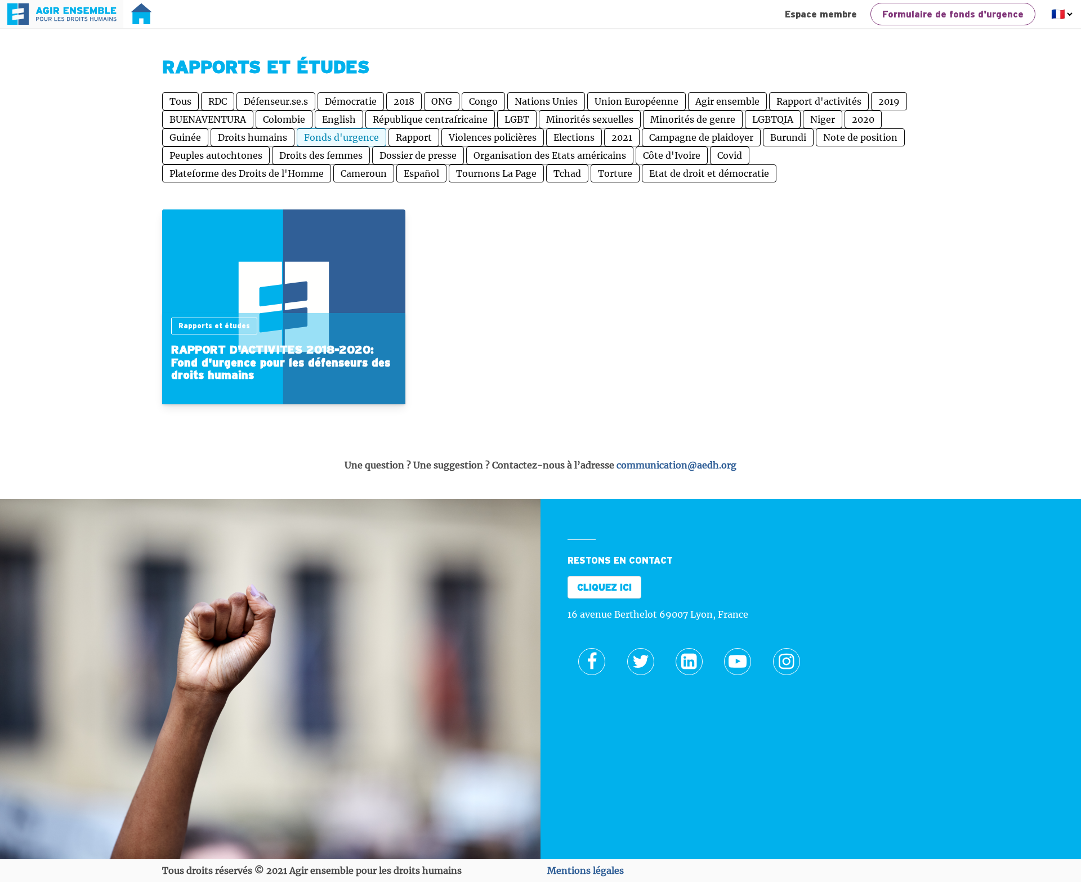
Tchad (567, 173)
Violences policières (493, 137)
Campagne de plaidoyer (701, 137)
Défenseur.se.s (276, 101)
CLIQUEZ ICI (604, 587)
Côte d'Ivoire (671, 155)
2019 (889, 101)
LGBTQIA (772, 119)
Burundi (788, 137)
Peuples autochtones (215, 155)
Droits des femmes (321, 155)
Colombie (284, 119)
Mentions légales (585, 870)
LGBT (516, 119)
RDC (217, 101)
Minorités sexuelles (589, 119)
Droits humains (252, 137)
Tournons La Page (496, 173)
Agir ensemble (727, 101)
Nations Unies (546, 101)
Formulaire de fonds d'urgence (953, 14)
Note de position (860, 137)
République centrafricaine (430, 119)
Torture (615, 173)
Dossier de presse (418, 155)
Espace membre (821, 14)
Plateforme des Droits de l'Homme (246, 173)
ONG (441, 101)
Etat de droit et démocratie (709, 173)
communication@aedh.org (676, 465)
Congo (483, 101)
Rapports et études (214, 325)
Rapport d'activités (818, 101)
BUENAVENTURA (207, 119)
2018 (404, 101)
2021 (621, 137)
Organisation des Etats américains (550, 155)
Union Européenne (636, 101)
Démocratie (351, 101)
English (339, 119)
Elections (574, 137)
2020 (863, 119)
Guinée (185, 137)
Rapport (414, 137)
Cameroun (364, 173)
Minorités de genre (692, 119)
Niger (822, 119)
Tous (180, 101)
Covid (729, 155)
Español (421, 173)
